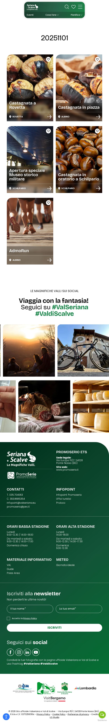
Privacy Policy (30, 618)
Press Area (13, 573)
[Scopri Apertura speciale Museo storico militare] (49, 188)
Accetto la (24, 618)
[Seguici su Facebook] (10, 652)
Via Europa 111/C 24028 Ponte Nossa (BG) (69, 461)
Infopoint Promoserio (69, 495)
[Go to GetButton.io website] (102, 720)
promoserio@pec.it (18, 506)
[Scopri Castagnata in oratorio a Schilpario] (98, 188)
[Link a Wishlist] (73, 7)
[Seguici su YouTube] (35, 652)
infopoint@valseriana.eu (21, 503)
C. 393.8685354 (16, 499)
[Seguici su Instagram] (19, 652)
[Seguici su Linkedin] (27, 652)
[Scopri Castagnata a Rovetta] (49, 117)
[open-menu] (80, 7)
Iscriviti (54, 628)
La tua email (67, 608)
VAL (9, 565)
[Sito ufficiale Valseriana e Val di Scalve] (32, 7)
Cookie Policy (58, 714)
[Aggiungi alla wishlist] (48, 59)
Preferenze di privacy (78, 714)
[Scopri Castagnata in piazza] (98, 117)
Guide (10, 569)
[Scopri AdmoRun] (49, 260)
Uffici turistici (63, 499)
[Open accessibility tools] (6, 716)
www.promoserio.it (67, 469)
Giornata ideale (65, 565)
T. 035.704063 (15, 495)
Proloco (60, 503)
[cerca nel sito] (67, 7)
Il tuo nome (17, 608)
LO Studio (54, 717)
